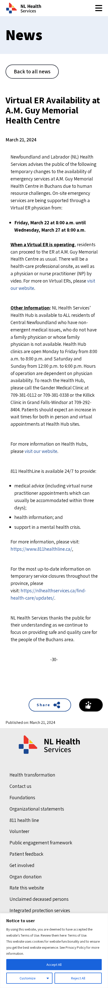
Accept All (54, 964)
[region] (54, 950)
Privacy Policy (76, 947)
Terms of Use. (77, 935)
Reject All (78, 978)
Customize (28, 978)
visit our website (41, 451)
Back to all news (32, 71)
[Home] (50, 744)
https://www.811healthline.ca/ (41, 549)
